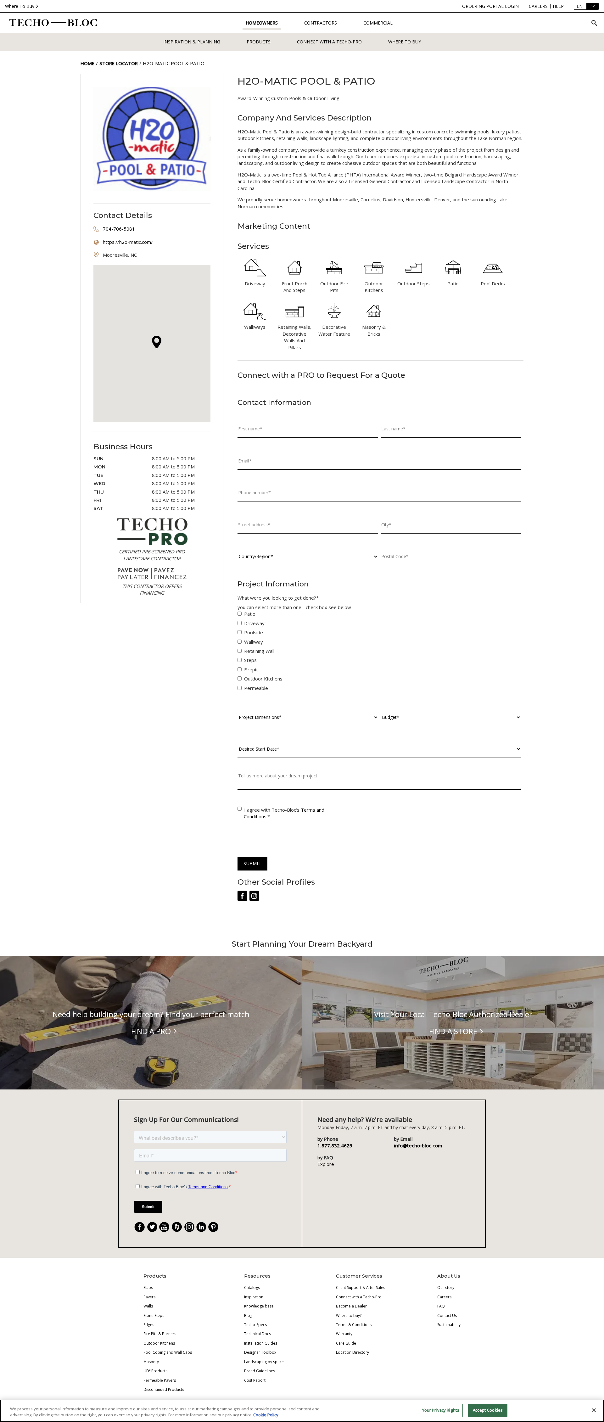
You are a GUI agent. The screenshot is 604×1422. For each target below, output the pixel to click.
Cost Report (255, 1380)
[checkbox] (379, 652)
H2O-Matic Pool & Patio (173, 63)
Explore (325, 1164)
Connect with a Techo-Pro (329, 42)
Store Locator (118, 63)
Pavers (149, 1297)
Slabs (148, 1287)
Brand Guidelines (259, 1371)
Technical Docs (257, 1333)
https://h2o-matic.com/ (128, 242)
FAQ (441, 1306)
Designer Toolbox (260, 1352)
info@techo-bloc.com (418, 1145)
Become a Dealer (351, 1306)
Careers (444, 1297)
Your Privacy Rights (440, 1410)
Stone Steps (153, 1315)
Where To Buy (19, 6)
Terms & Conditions (354, 1324)
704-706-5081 (119, 229)
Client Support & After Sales (360, 1287)
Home (87, 63)
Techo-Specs (255, 1324)
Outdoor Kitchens (159, 1343)
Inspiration (253, 1297)
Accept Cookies (488, 1410)
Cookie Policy (265, 1415)
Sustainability (449, 1324)
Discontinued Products (163, 1389)
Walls (148, 1306)
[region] (302, 1411)
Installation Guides (260, 1343)
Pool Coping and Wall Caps (167, 1352)
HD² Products (155, 1371)
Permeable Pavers (159, 1380)
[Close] (594, 1410)
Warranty (344, 1333)
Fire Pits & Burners (159, 1333)
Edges (148, 1324)
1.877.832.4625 (334, 1145)
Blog (248, 1315)
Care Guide (346, 1343)
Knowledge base (259, 1306)
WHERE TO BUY (404, 42)
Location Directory (352, 1352)
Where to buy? (348, 1315)
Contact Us (447, 1315)
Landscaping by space (264, 1361)
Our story (445, 1287)
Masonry (151, 1361)
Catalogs (252, 1287)
